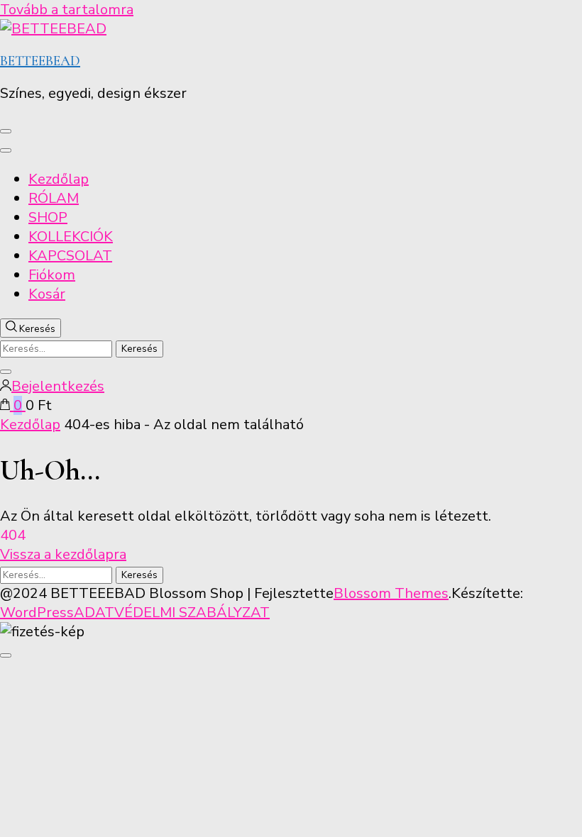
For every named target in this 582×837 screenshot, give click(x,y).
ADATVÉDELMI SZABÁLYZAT (172, 612)
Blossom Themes (391, 593)
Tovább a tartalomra (66, 9)
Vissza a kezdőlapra (63, 554)
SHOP (47, 217)
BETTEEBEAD (40, 61)
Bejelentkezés (57, 386)
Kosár (46, 294)
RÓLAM (53, 198)
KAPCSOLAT (70, 255)
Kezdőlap (58, 179)
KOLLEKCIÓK (70, 236)
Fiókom (51, 274)
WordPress (37, 612)
